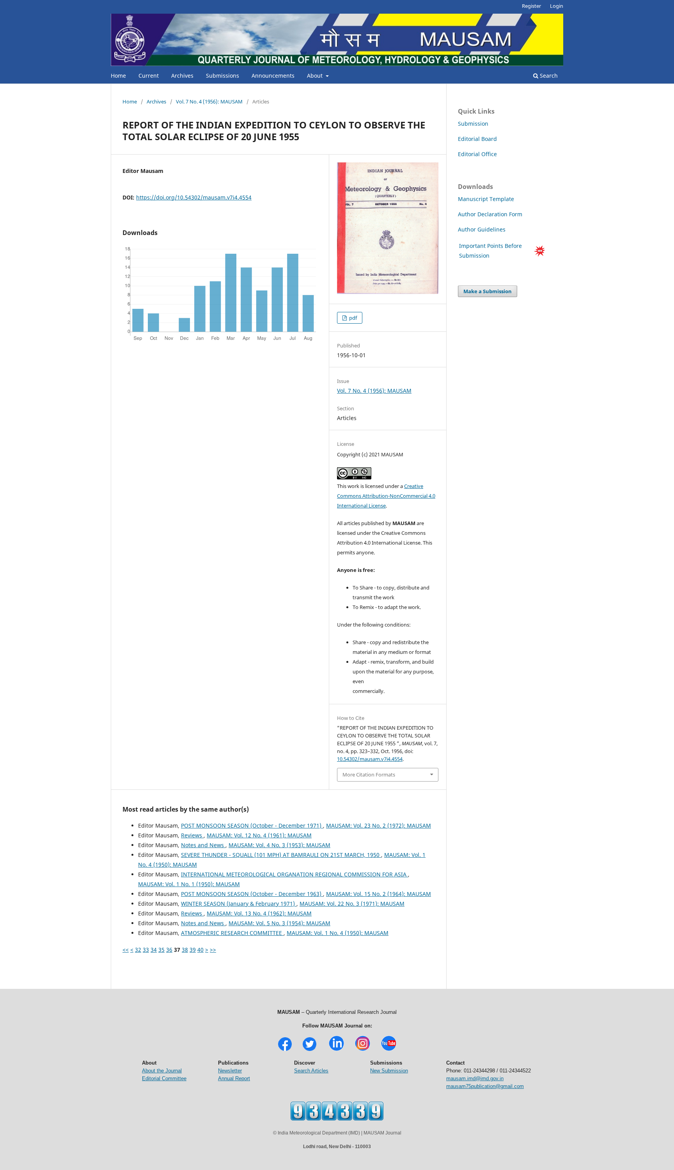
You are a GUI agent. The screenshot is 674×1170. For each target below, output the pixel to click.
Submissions (222, 75)
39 (193, 949)
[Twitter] (309, 1050)
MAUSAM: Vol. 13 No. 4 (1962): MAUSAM (259, 913)
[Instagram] (362, 1050)
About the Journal (162, 1071)
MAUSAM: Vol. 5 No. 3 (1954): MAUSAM (279, 923)
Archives (182, 75)
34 (154, 949)
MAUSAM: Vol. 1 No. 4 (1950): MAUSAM (337, 933)
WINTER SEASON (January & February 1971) (238, 903)
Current (148, 75)
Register (531, 5)
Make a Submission (487, 291)
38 (185, 949)
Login (556, 5)
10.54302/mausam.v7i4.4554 (370, 758)
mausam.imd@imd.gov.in (475, 1078)
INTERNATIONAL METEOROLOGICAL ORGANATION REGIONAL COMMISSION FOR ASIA (294, 874)
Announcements (273, 75)
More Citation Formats (368, 774)
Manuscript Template (486, 199)
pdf (352, 317)
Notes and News (203, 845)
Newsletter (230, 1071)
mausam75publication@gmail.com (485, 1086)
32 (138, 949)
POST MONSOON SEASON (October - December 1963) (252, 894)
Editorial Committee (164, 1078)
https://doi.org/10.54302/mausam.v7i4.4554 (194, 197)
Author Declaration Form (490, 214)
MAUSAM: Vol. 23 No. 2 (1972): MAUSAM (378, 825)
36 (169, 949)
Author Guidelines (482, 229)
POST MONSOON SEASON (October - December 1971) (252, 825)
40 (200, 949)
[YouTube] (388, 1050)
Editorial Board (477, 138)
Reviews (192, 835)
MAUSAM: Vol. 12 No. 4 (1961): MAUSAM (259, 835)
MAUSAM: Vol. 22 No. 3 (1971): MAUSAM (352, 903)
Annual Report (234, 1078)
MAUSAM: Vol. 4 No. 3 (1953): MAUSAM (279, 845)
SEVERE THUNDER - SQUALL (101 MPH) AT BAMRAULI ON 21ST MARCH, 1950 (281, 854)
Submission (473, 123)
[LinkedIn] (336, 1050)
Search (548, 75)
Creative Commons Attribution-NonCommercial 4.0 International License (386, 496)
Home (118, 75)
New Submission (389, 1071)
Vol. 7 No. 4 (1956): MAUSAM (209, 101)
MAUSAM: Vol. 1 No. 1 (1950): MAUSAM (189, 884)
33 (146, 949)
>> (213, 949)
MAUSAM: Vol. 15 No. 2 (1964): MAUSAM (378, 894)
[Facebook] (285, 1050)
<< (125, 949)
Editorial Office (477, 154)
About (315, 75)
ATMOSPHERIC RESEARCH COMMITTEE (232, 933)
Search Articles (311, 1071)
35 (161, 949)
